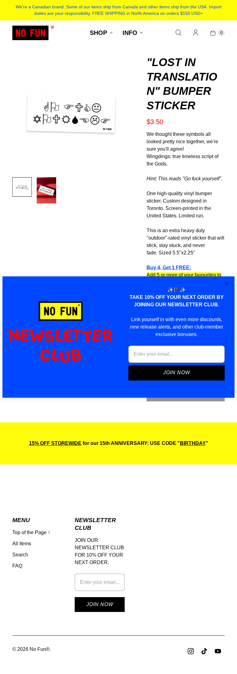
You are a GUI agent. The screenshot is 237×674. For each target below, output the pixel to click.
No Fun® (40, 649)
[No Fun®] (33, 33)
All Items (21, 543)
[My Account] (195, 32)
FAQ (17, 565)
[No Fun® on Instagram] (191, 651)
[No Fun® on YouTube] (218, 651)
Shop (98, 32)
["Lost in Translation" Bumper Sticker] (70, 113)
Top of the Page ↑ (31, 532)
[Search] (178, 32)
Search (20, 554)
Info (130, 32)
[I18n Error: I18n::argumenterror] (22, 187)
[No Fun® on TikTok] (204, 651)
